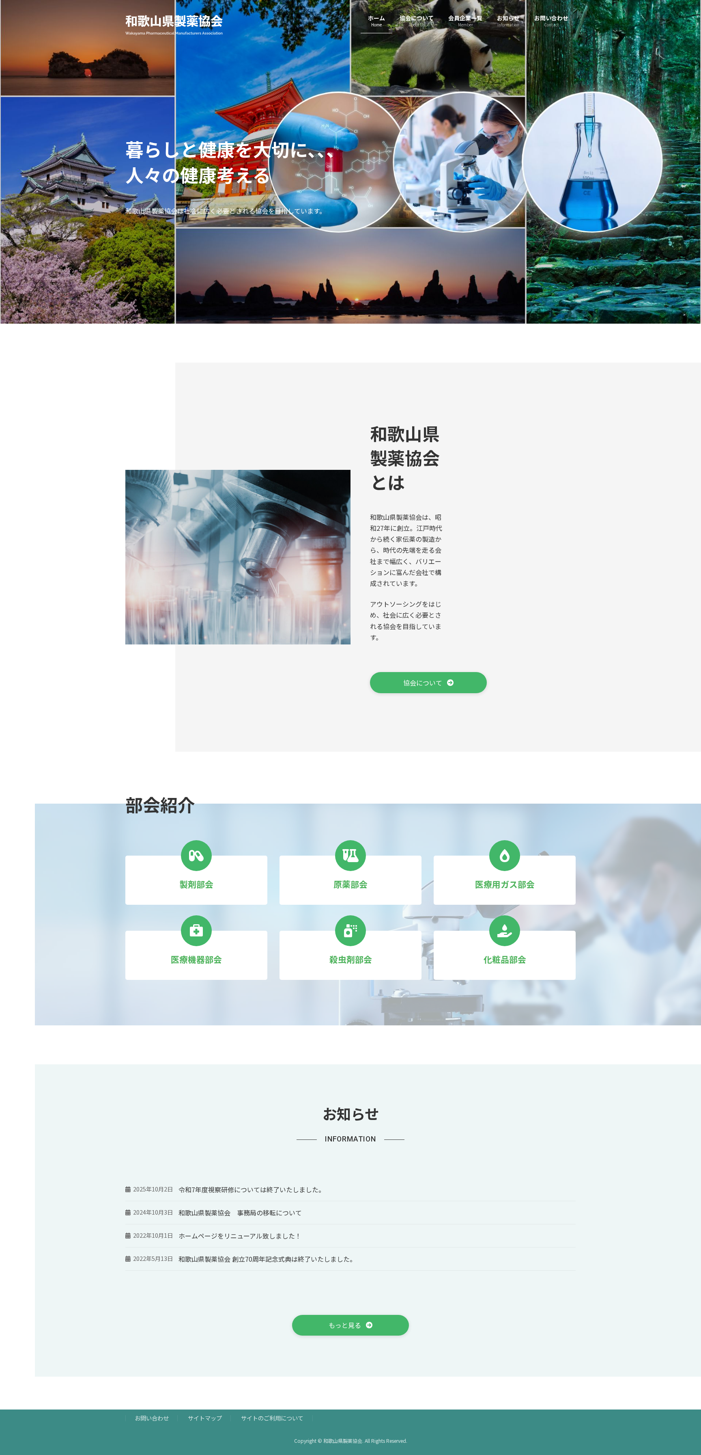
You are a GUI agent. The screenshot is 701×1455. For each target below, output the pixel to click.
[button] (428, 682)
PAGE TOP (678, 1404)
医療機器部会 (196, 959)
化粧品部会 (505, 959)
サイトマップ (205, 1418)
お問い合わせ (152, 1418)
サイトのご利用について (272, 1418)
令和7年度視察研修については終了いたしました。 (251, 1189)
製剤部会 (196, 884)
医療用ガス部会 (505, 884)
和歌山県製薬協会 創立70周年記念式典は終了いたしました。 (267, 1259)
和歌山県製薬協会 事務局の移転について (240, 1212)
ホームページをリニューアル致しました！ (239, 1236)
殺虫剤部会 (350, 959)
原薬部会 (350, 884)
